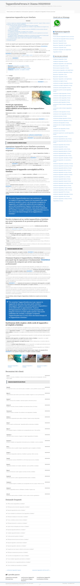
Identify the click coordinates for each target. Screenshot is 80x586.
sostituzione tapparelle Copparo (13, 570)
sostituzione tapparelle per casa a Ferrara (62, 187)
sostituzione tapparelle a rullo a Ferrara (61, 149)
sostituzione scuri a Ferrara (59, 130)
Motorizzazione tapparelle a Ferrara (61, 68)
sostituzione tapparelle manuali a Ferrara (62, 181)
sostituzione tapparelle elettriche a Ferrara (62, 168)
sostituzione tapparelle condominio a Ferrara (63, 163)
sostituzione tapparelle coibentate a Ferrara (62, 157)
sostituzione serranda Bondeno (35, 135)
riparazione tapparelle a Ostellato (13, 366)
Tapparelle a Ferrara (57, 51)
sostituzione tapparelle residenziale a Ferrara (63, 194)
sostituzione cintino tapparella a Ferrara (61, 97)
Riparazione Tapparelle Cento (59, 41)
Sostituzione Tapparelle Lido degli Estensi (62, 49)
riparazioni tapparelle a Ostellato (27, 366)
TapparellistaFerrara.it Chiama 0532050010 (28, 3)
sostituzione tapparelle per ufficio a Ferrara (62, 189)
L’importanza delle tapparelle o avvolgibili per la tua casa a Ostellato (23, 25)
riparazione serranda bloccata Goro (11, 578)
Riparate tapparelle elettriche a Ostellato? (16, 529)
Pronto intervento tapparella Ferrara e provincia (63, 36)
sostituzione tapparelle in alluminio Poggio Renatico (27, 579)
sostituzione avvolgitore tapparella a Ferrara (62, 83)
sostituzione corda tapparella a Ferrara (61, 100)
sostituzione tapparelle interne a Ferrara (61, 179)
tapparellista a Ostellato (17, 229)
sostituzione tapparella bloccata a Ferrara (62, 138)
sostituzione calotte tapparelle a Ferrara (62, 87)
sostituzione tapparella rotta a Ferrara (61, 144)
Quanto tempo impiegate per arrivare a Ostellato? (18, 526)
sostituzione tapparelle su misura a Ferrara (62, 198)
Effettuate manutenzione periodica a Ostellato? (17, 552)
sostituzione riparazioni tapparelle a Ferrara (62, 120)
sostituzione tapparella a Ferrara (60, 136)
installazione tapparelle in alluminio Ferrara (43, 578)
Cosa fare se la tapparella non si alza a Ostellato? (18, 555)
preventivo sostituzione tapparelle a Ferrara (62, 72)
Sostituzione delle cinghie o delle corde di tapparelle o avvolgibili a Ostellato (25, 37)
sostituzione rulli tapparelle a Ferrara (61, 122)
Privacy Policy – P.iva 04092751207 (68, 583)
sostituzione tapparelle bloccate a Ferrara (62, 155)
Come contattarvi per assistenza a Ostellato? (17, 565)
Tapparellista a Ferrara (58, 200)
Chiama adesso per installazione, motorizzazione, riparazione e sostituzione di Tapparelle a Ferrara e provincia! (31, 11)
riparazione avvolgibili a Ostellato (42, 366)
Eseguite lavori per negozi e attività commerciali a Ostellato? (20, 549)
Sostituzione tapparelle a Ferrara (60, 146)
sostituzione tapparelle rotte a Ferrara (61, 196)
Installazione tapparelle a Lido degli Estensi (62, 63)
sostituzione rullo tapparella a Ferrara (61, 128)
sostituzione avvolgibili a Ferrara (60, 81)
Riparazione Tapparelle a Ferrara (60, 76)
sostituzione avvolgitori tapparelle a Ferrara (62, 85)
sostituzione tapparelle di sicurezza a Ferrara (63, 165)
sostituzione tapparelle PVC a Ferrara (61, 192)
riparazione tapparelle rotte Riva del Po (41, 570)
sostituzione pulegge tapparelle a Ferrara (62, 118)
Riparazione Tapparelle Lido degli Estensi (62, 45)
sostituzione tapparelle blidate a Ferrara (61, 153)
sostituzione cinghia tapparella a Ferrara (62, 93)
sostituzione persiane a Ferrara (60, 116)
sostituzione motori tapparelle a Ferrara (61, 114)
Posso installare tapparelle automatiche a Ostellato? (18, 559)
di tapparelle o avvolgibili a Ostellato (18, 65)
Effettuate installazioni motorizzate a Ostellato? (17, 516)
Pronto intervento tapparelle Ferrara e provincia (63, 38)
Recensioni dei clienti (11, 39)
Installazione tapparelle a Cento (60, 59)
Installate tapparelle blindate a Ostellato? (16, 533)
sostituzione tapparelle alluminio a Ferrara (62, 151)
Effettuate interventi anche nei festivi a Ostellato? (18, 539)
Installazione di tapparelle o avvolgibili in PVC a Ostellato (20, 31)
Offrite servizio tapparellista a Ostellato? (16, 503)
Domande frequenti (11, 40)
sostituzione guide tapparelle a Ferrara (61, 102)
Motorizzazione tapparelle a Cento (60, 65)
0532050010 (44, 46)
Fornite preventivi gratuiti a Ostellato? (15, 536)
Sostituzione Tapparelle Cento (59, 47)
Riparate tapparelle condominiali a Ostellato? (17, 542)
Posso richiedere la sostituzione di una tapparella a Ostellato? (20, 513)
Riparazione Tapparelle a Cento (60, 74)
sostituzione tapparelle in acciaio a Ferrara (62, 172)
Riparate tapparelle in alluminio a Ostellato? (16, 546)
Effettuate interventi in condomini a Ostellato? (17, 523)
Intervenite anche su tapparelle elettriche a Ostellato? (19, 562)
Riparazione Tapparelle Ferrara (60, 43)
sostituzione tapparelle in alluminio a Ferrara (62, 174)
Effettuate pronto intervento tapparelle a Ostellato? (18, 507)
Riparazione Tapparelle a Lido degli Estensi (62, 79)
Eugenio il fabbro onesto (27, 55)
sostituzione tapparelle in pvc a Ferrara (61, 176)
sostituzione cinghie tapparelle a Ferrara (62, 95)
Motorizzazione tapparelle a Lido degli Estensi (63, 70)
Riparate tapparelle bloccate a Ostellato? (16, 510)
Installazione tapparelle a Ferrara (60, 61)
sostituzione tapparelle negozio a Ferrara (62, 185)
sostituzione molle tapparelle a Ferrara (61, 111)
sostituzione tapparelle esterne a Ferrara (62, 170)
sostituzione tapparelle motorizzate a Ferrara (63, 183)
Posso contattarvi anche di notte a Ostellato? (17, 520)
